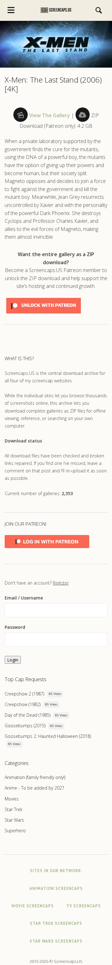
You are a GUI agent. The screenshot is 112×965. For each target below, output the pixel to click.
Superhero (15, 831)
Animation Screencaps (56, 888)
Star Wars (14, 820)
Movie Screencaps (33, 906)
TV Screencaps (83, 906)
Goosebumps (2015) (25, 726)
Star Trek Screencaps (56, 923)
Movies (12, 799)
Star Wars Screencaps (56, 941)
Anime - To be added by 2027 (34, 788)
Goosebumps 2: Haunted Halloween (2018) (48, 736)
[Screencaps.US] (56, 10)
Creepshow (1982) (22, 704)
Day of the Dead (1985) (27, 715)
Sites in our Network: (56, 870)
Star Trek (13, 809)
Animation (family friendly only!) (35, 777)
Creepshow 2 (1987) (24, 694)
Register (61, 583)
